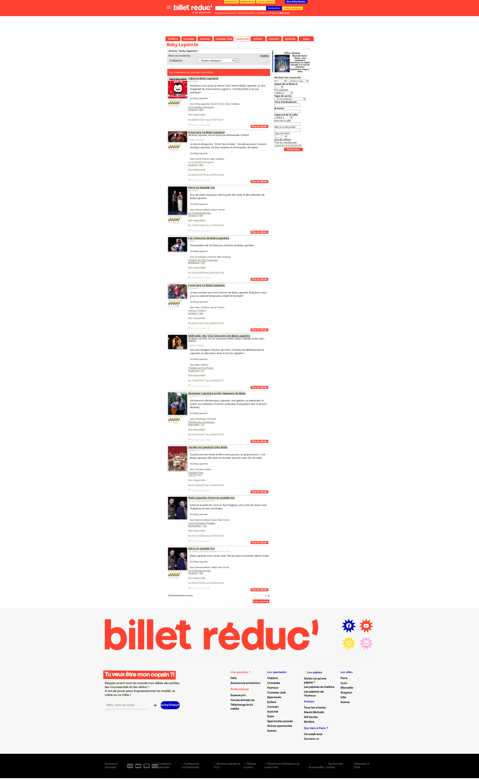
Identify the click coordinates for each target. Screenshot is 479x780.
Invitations (231, 1)
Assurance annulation (245, 683)
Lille (343, 697)
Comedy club (276, 692)
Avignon (193, 109)
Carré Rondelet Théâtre (201, 523)
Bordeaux (193, 262)
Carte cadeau (266, 1)
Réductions (247, 1)
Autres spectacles (279, 726)
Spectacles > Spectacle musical (202, 551)
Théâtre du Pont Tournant (203, 260)
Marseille (193, 424)
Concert (191, 241)
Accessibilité (316, 767)
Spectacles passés (280, 721)
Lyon (344, 683)
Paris (344, 678)
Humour (272, 688)
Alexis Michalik (314, 712)
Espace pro (238, 695)
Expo (270, 716)
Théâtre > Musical (196, 139)
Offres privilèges (292, 8)
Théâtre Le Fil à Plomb (200, 368)
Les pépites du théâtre (319, 687)
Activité (272, 712)
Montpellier (194, 525)
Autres (271, 731)
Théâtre (272, 678)
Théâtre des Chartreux (201, 422)
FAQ (234, 678)
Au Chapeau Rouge (199, 213)
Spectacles (193, 81)
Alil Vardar (311, 717)
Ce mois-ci (311, 739)
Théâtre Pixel (195, 472)
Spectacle (274, 697)
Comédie (192, 450)
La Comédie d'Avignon (201, 107)
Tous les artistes (315, 707)
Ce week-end (313, 734)
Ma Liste (285, 13)
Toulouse (193, 370)
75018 (192, 475)
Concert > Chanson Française (201, 500)
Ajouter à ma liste (200, 124)
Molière (309, 722)
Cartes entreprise (243, 700)
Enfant (271, 702)
